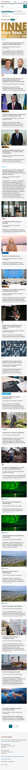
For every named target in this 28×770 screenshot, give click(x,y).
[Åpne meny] (15, 1)
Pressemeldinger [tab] (6, 11)
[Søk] (25, 6)
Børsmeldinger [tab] (18, 11)
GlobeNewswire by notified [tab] (20, 13)
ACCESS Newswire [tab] (5, 16)
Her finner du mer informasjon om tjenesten (11, 741)
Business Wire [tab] (5, 13)
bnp (12, 19)
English (6, 764)
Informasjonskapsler (5, 759)
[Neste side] (14, 726)
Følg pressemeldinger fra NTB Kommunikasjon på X (12, 756)
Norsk (2, 764)
